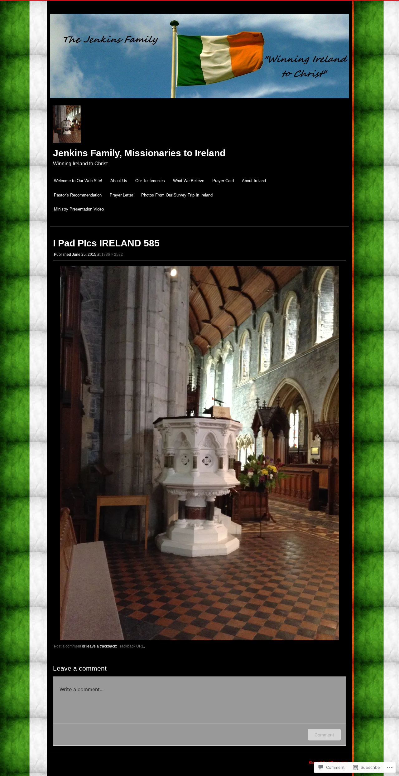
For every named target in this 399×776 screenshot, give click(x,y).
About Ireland (254, 180)
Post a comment (67, 646)
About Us (118, 180)
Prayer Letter (121, 195)
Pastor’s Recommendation (78, 195)
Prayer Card (223, 180)
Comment (324, 734)
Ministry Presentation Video (79, 209)
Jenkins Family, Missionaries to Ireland (139, 153)
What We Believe (188, 180)
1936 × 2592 (112, 254)
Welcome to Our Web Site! (78, 180)
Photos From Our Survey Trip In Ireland (177, 195)
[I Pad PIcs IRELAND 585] (199, 639)
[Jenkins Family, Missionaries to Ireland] (199, 101)
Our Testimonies (150, 180)
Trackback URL (131, 646)
